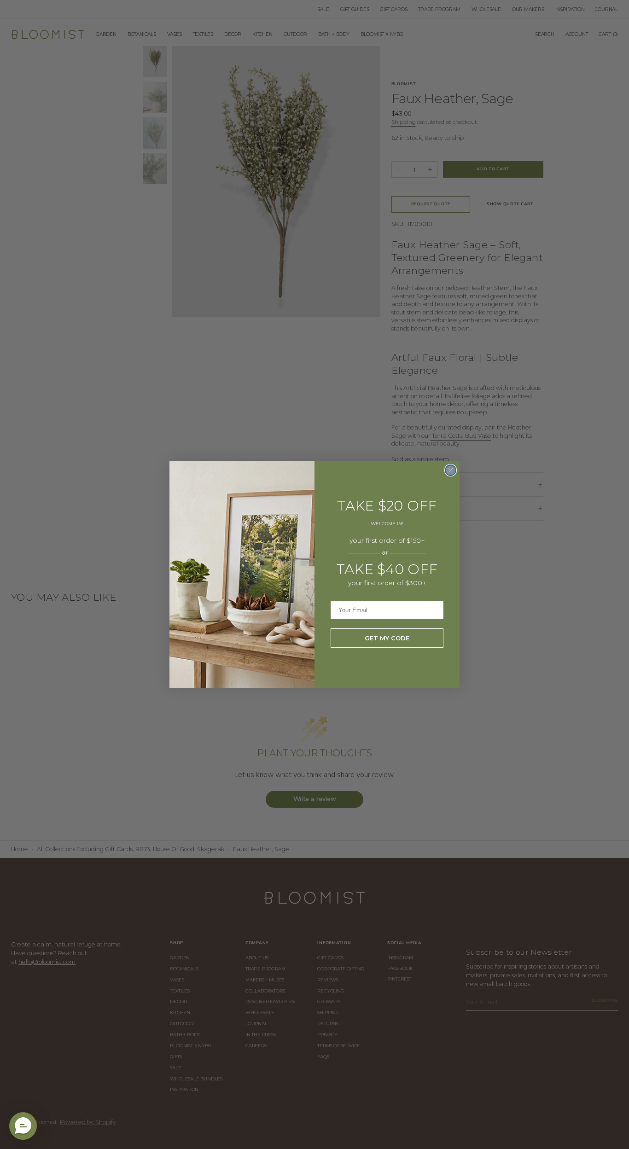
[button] (23, 1126)
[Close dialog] (450, 470)
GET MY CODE (387, 638)
